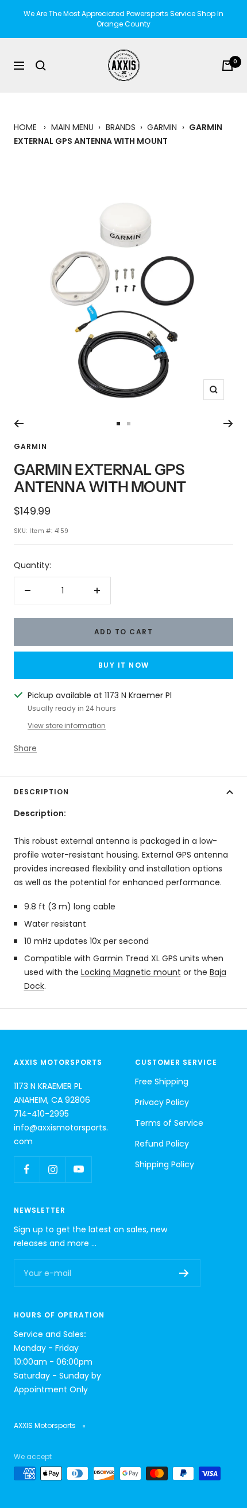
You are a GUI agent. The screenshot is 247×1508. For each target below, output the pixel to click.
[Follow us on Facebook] (27, 1169)
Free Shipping (161, 1081)
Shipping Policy (164, 1164)
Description (41, 792)
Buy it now (123, 665)
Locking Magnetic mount (131, 972)
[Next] (228, 424)
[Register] (184, 1273)
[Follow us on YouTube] (78, 1169)
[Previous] (19, 424)
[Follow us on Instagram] (52, 1169)
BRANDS (121, 127)
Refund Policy (162, 1143)
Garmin (162, 127)
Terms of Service (169, 1123)
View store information (67, 725)
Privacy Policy (162, 1102)
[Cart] (227, 65)
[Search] (41, 65)
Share (25, 748)
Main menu (72, 127)
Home (25, 127)
